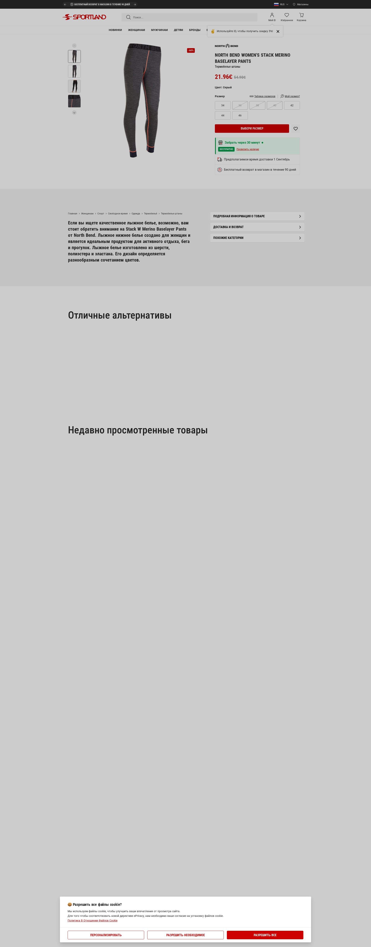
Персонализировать (106, 935)
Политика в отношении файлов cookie (92, 920)
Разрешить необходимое (185, 935)
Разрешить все (265, 935)
